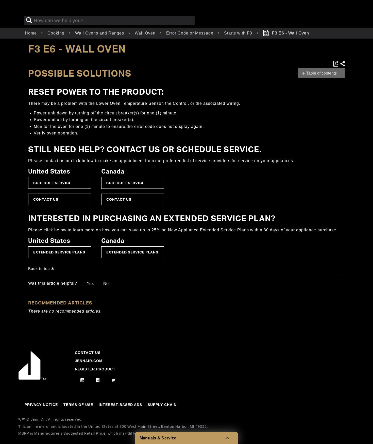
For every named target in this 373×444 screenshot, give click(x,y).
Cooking (56, 33)
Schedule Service (52, 183)
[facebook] (97, 380)
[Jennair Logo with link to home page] (32, 378)
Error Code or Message (190, 33)
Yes (90, 283)
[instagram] (82, 380)
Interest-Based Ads (120, 405)
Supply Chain (162, 405)
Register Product (95, 369)
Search (29, 20)
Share (342, 64)
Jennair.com (89, 361)
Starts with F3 (238, 33)
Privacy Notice (41, 405)
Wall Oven (146, 33)
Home (31, 33)
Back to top (39, 268)
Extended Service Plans (59, 252)
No (106, 283)
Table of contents (321, 73)
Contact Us (45, 199)
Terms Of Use (78, 405)
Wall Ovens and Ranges (100, 33)
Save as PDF (335, 64)
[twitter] (113, 380)
